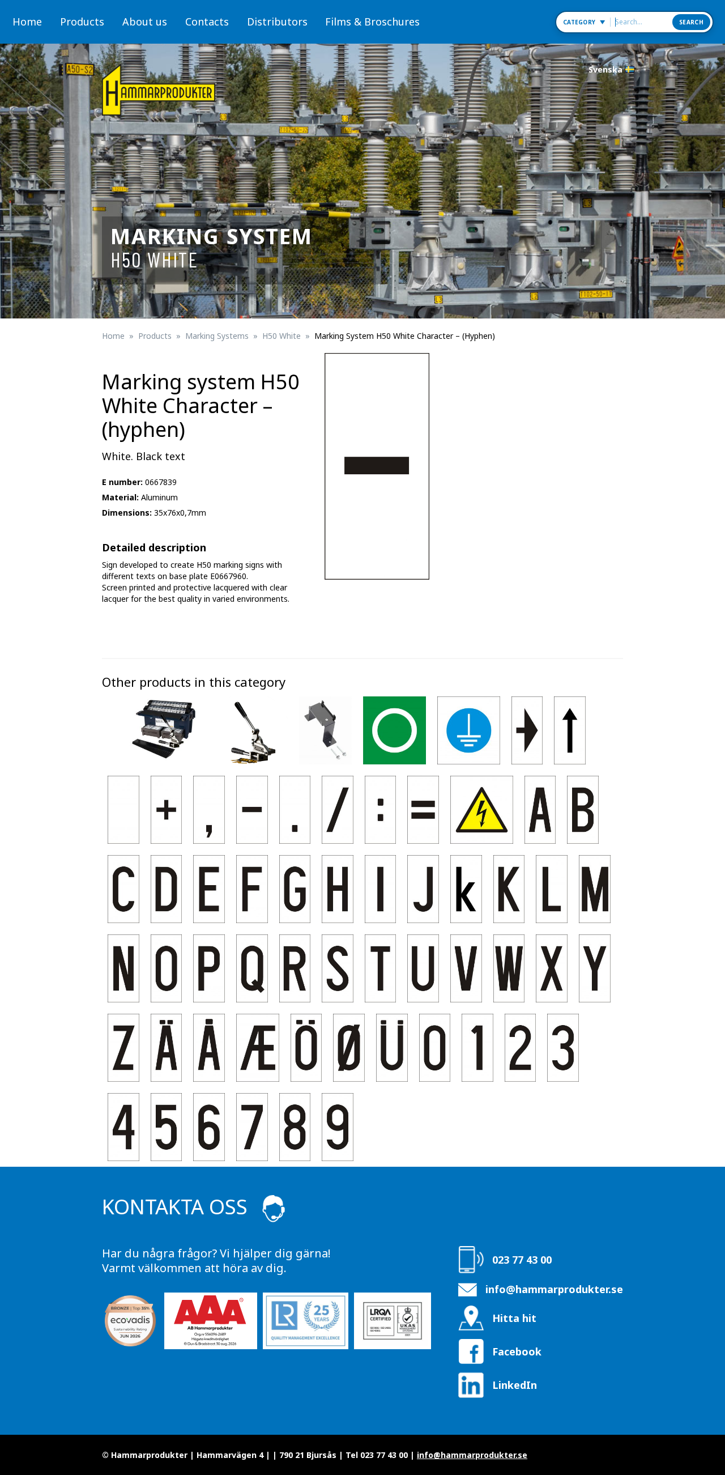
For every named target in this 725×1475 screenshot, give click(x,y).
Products (82, 21)
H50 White (281, 335)
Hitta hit (514, 1318)
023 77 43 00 (522, 1259)
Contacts (207, 21)
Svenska (605, 69)
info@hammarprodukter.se (554, 1289)
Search (691, 22)
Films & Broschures (372, 21)
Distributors (277, 21)
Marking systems (217, 335)
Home (27, 21)
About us (144, 21)
